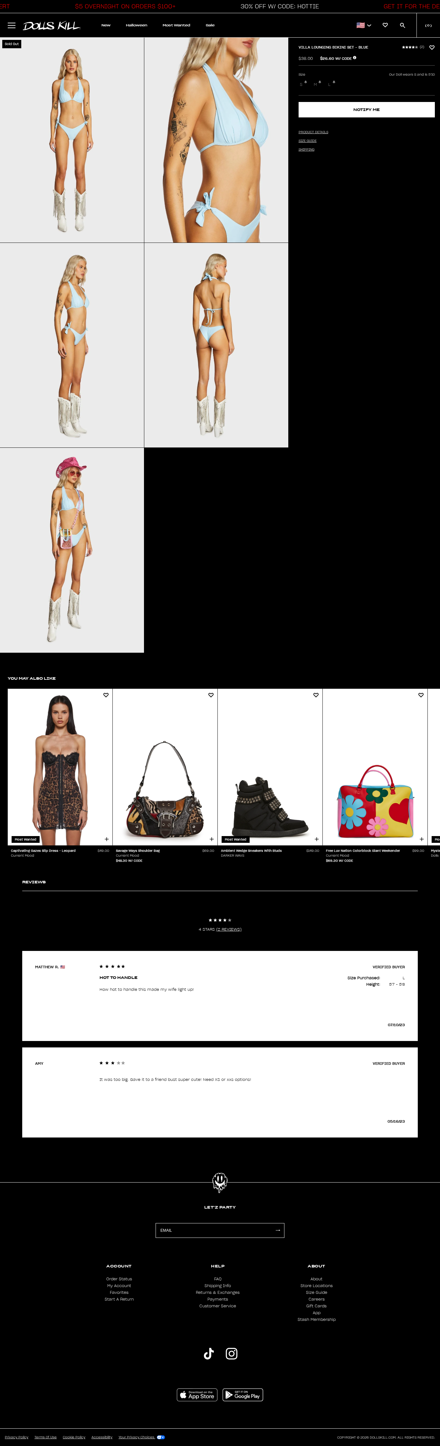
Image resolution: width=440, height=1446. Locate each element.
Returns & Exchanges (218, 1292)
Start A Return (119, 1299)
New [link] (105, 25)
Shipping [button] (306, 149)
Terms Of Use (45, 1437)
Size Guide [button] (308, 141)
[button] (123, 6)
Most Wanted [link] (176, 25)
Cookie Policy (74, 1437)
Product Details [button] (313, 132)
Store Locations (317, 1286)
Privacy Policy (16, 1437)
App (316, 1313)
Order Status (119, 1279)
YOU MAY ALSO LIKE (32, 678)
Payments (217, 1299)
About (316, 1279)
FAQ (218, 1279)
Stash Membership (317, 1320)
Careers (317, 1299)
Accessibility (101, 1437)
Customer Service (217, 1306)
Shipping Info (218, 1286)
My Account (119, 1286)
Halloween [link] (136, 25)
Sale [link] (210, 25)
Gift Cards (316, 1306)
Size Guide (316, 1292)
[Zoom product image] (72, 140)
